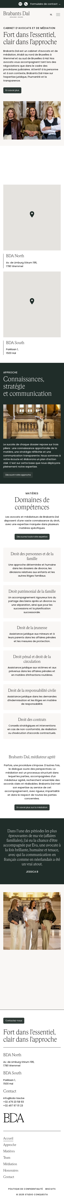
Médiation (10, 1164)
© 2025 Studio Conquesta (32, 1194)
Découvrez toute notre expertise (32, 536)
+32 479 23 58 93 (13, 1101)
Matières (9, 1151)
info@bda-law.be (13, 1098)
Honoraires (10, 1170)
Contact (8, 1177)
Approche (9, 1145)
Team (6, 1157)
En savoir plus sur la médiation (32, 807)
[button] (57, 14)
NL (51, 14)
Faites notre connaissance (32, 998)
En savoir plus (12, 90)
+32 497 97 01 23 (13, 1105)
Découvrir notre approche (18, 474)
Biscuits (50, 1189)
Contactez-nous (13, 1020)
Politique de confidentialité (25, 1189)
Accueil (8, 1138)
